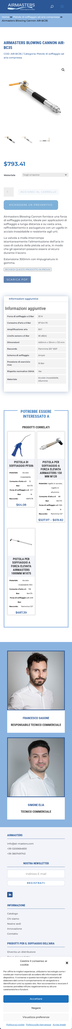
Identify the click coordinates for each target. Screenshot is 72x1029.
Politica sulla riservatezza (38, 1024)
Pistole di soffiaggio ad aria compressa (36, 16)
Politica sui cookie (15, 1024)
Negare (36, 1008)
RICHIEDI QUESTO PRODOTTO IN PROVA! (27, 269)
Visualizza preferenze (36, 1017)
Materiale (9, 175)
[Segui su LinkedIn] (10, 894)
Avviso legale (59, 1024)
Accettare (36, 998)
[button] (67, 963)
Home (5, 16)
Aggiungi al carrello (38, 191)
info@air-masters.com (20, 843)
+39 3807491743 (16, 853)
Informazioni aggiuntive (23, 298)
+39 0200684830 (17, 848)
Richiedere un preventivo (31, 204)
